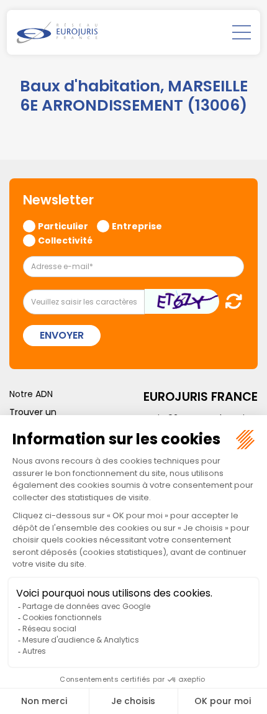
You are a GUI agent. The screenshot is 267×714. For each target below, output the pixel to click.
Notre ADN (31, 394)
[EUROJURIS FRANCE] (57, 32)
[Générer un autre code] (230, 301)
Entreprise (137, 225)
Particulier (63, 225)
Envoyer (62, 335)
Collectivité (65, 239)
